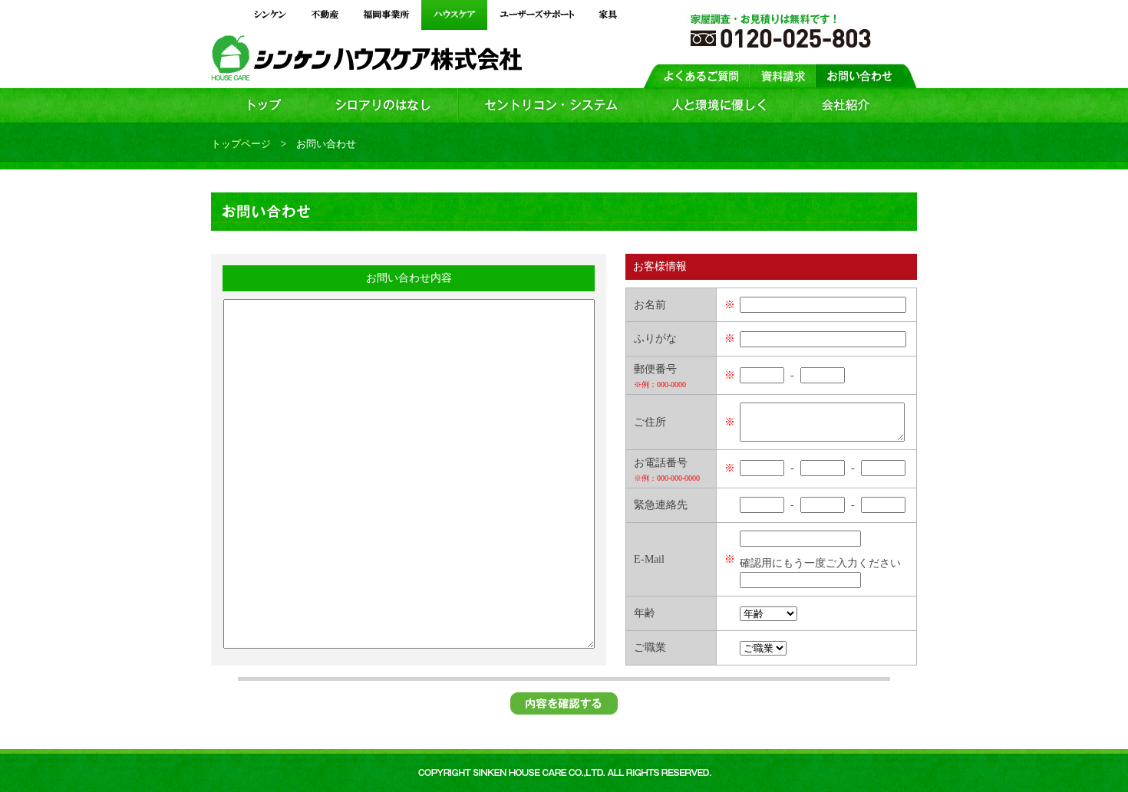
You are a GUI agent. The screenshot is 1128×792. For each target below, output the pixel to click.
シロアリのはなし (383, 105)
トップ (259, 105)
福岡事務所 (386, 15)
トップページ (241, 144)
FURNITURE (607, 15)
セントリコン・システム (551, 105)
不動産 (324, 15)
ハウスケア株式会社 (427, 60)
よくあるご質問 (696, 75)
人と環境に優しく (719, 105)
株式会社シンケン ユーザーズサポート (536, 15)
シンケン (270, 15)
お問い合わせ (866, 75)
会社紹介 (855, 105)
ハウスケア (454, 15)
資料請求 (783, 75)
